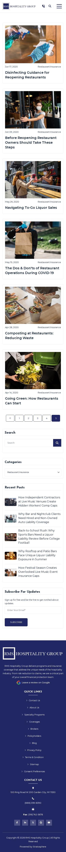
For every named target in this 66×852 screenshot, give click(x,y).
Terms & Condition (34, 757)
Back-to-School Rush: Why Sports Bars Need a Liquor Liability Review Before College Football (39, 536)
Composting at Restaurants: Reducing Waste (29, 335)
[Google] (41, 823)
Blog (34, 743)
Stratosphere (39, 846)
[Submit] (57, 443)
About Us (34, 707)
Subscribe (16, 622)
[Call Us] (43, 6)
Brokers (34, 729)
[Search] (50, 6)
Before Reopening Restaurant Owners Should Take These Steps (31, 142)
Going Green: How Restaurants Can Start (31, 400)
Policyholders (34, 736)
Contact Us (34, 700)
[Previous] (10, 418)
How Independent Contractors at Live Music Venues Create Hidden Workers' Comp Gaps (39, 501)
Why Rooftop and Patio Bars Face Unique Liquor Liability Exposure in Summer (37, 555)
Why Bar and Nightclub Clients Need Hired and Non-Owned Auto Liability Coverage (39, 518)
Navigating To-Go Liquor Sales (31, 208)
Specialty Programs (34, 714)
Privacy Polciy (34, 750)
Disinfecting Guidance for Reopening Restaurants (27, 74)
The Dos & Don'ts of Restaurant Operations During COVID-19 (32, 270)
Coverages (34, 721)
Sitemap (34, 764)
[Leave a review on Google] (33, 683)
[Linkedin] (25, 823)
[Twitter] (33, 823)
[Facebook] (17, 823)
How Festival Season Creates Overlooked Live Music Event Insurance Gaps (38, 571)
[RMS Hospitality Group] (19, 6)
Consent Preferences (34, 771)
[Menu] (59, 6)
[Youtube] (49, 823)
